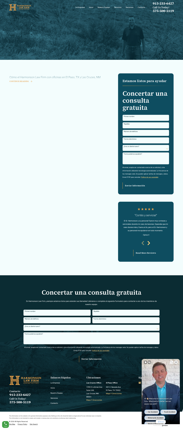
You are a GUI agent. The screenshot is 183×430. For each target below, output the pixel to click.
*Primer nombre (128, 116)
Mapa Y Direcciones (94, 400)
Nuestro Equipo (57, 393)
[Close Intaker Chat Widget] (176, 362)
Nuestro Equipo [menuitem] (104, 7)
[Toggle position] (171, 362)
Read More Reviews (146, 253)
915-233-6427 (163, 3)
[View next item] (149, 243)
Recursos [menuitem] (129, 7)
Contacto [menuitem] (141, 7)
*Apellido (126, 124)
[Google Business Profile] (140, 382)
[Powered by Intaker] (165, 425)
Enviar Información (135, 185)
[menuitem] (12, 424)
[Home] (20, 7)
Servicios (54, 398)
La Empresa (55, 383)
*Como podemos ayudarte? (132, 154)
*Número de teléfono (130, 131)
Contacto (54, 403)
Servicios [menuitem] (117, 7)
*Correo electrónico (130, 139)
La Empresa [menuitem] (80, 7)
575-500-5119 (163, 10)
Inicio (53, 388)
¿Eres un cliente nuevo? (131, 146)
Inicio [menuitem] (91, 7)
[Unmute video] (145, 362)
